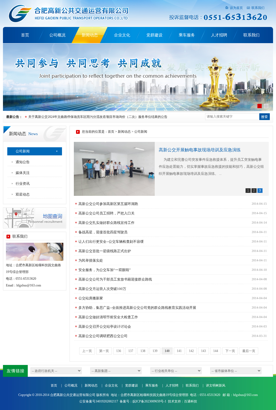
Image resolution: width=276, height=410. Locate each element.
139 (155, 351)
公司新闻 (23, 151)
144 (215, 351)
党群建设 (154, 35)
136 (118, 351)
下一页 (230, 351)
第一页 (104, 351)
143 (203, 351)
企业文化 (122, 35)
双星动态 (23, 194)
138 (142, 351)
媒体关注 (23, 173)
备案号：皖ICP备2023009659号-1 (143, 401)
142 (191, 351)
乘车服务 (187, 35)
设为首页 (236, 8)
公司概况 (57, 35)
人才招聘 (219, 35)
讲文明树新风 (215, 385)
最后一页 (248, 351)
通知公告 (23, 162)
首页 (25, 35)
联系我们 (257, 8)
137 (130, 351)
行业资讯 (23, 184)
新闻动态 (90, 35)
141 (179, 351)
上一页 (87, 351)
